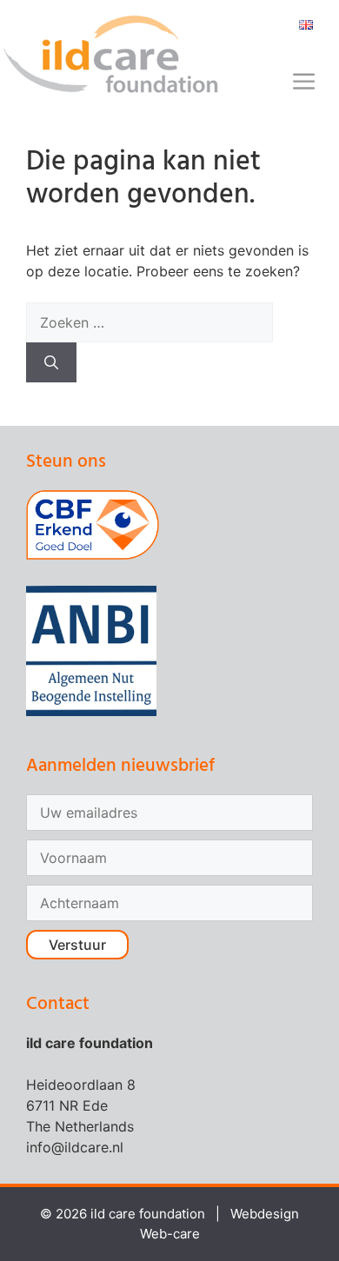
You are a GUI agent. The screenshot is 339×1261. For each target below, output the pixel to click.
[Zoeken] (51, 362)
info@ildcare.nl (74, 1147)
